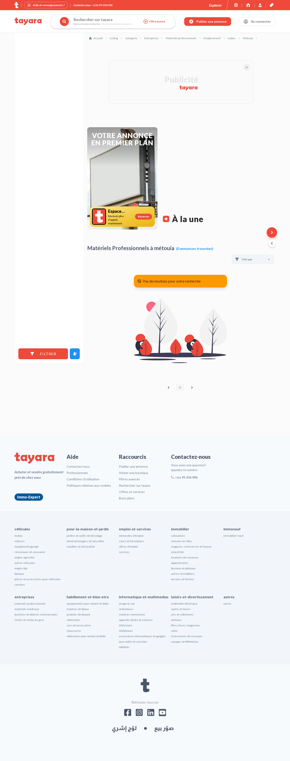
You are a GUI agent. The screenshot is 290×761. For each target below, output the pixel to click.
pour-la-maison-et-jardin (88, 529)
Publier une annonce (133, 466)
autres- (227, 603)
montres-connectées (132, 614)
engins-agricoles (24, 557)
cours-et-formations (131, 541)
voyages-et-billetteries (184, 641)
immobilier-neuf (233, 535)
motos (18, 535)
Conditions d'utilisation (83, 479)
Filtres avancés (129, 479)
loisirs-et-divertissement (192, 597)
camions (19, 584)
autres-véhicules (24, 563)
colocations (178, 535)
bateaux (19, 573)
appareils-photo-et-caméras (136, 620)
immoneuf (232, 529)
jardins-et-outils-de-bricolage (84, 535)
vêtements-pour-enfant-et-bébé (86, 636)
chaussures (74, 630)
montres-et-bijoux (78, 609)
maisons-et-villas (181, 541)
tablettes (124, 647)
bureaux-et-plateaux (183, 568)
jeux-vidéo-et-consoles (133, 641)
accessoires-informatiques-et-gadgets (142, 636)
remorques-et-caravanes (29, 552)
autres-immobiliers (183, 573)
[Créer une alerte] (75, 353)
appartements (179, 563)
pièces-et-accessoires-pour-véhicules (37, 579)
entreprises (24, 597)
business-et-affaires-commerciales (36, 614)
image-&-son (127, 603)
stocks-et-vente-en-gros (29, 620)
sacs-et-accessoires (79, 625)
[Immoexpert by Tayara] (248, 5)
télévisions (125, 625)
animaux (176, 620)
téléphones (126, 630)
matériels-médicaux (26, 609)
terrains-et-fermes (182, 579)
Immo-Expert (28, 497)
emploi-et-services (135, 529)
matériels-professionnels (30, 603)
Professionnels (77, 473)
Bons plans (126, 498)
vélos (174, 630)
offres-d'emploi (128, 546)
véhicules (22, 529)
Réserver (143, 216)
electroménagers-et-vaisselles (85, 541)
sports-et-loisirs (181, 609)
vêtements (73, 620)
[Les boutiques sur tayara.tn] (236, 5)
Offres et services (132, 492)
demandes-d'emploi (131, 535)
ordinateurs (126, 609)
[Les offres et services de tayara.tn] (271, 5)
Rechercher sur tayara (134, 485)
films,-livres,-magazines (185, 625)
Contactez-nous (78, 466)
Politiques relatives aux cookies (89, 485)
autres (228, 597)
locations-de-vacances (184, 557)
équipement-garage (26, 546)
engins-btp (20, 568)
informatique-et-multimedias (144, 597)
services (124, 552)
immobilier (180, 529)
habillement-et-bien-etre (88, 597)
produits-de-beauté (78, 614)
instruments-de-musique (186, 636)
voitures (19, 541)
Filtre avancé (157, 21)
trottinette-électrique (184, 603)
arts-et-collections (182, 614)
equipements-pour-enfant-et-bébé (88, 603)
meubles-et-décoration (81, 546)
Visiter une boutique (133, 473)
